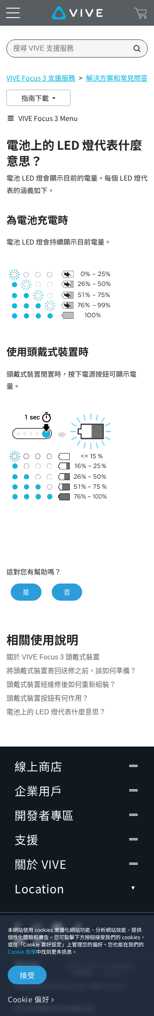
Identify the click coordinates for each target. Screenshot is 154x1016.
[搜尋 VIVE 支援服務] (134, 48)
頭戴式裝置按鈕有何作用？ (47, 698)
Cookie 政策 (22, 951)
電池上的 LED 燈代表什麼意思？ (56, 712)
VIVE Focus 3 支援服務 (40, 78)
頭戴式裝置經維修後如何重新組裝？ (61, 684)
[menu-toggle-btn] (13, 13)
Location (39, 888)
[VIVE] (77, 12)
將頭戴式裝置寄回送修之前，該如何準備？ (71, 670)
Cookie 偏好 (28, 999)
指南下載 (35, 98)
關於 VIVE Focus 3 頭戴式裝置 (53, 657)
